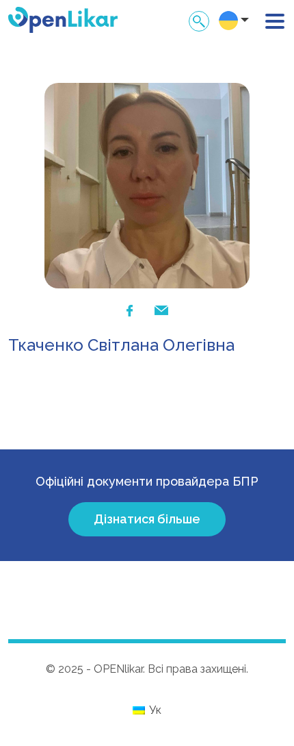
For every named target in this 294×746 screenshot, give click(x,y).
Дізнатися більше (147, 519)
